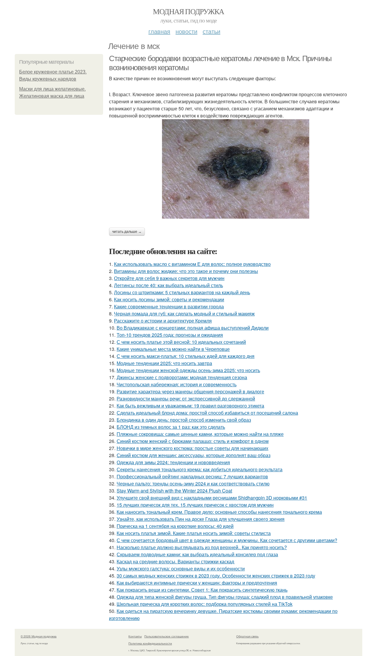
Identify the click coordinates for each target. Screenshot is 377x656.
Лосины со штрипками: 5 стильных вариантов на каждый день (182, 292)
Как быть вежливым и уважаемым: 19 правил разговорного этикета (190, 405)
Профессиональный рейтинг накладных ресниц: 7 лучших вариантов (192, 476)
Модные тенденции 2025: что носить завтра (164, 363)
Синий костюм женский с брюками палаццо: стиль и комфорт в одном (193, 441)
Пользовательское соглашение (166, 636)
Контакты (135, 636)
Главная (159, 31)
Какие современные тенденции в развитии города (169, 306)
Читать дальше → (127, 232)
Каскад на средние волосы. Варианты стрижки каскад (175, 561)
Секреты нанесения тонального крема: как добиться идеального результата (199, 469)
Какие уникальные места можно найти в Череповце (173, 349)
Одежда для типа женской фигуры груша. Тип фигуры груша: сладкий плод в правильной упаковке (225, 596)
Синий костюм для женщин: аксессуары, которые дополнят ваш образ (193, 455)
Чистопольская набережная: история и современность (177, 384)
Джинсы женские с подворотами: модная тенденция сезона (182, 377)
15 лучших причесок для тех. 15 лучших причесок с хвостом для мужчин (195, 504)
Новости (186, 31)
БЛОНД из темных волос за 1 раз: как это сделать (171, 426)
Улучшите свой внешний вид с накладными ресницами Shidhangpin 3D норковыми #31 (212, 497)
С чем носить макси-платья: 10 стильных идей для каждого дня (185, 356)
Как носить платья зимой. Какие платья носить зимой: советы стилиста (194, 533)
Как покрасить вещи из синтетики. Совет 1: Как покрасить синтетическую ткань (202, 589)
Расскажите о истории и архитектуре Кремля (163, 320)
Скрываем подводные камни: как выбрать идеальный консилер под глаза (197, 554)
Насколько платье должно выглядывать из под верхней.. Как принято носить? (202, 547)
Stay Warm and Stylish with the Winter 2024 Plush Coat (174, 490)
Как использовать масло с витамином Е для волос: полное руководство (192, 264)
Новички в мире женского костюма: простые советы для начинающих (192, 448)
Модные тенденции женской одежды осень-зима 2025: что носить (188, 370)
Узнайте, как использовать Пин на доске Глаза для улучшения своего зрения (201, 519)
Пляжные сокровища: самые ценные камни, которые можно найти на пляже (200, 434)
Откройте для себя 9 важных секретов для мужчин (169, 278)
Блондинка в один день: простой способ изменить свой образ (184, 419)
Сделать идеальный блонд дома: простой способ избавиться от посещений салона (207, 412)
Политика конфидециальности (150, 643)
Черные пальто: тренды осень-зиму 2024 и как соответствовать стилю (193, 483)
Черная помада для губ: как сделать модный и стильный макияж (184, 313)
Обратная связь (247, 636)
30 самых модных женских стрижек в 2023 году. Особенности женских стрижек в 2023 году (216, 575)
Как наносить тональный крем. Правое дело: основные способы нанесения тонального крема (219, 511)
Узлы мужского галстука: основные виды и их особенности (181, 568)
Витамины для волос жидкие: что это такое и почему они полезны (186, 271)
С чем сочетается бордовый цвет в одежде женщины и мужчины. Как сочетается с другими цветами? (227, 540)
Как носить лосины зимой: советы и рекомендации (169, 299)
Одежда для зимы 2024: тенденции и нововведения (173, 462)
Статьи (211, 31)
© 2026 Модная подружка (39, 636)
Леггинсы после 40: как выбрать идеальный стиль (168, 285)
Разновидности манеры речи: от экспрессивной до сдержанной (186, 398)
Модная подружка (188, 11)
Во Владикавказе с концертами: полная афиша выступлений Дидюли (193, 327)
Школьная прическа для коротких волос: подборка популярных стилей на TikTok (204, 604)
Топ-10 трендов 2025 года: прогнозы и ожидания (170, 334)
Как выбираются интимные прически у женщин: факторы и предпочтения (197, 582)
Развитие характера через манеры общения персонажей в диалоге (190, 391)
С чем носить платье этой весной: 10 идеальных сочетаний (181, 341)
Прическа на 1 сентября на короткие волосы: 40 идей (175, 526)
